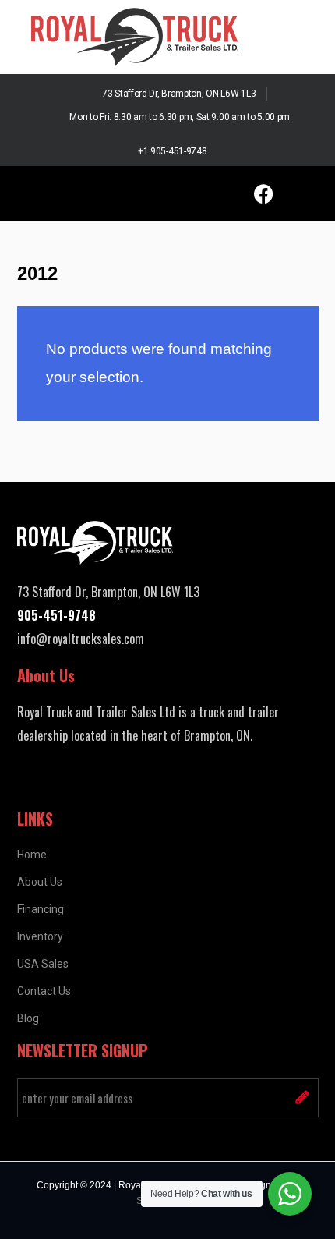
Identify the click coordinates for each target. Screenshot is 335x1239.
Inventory (40, 936)
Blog (28, 1018)
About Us (39, 882)
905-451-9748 (56, 615)
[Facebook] (263, 193)
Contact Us (44, 991)
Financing (40, 909)
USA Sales (43, 964)
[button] (58, 193)
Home (32, 854)
